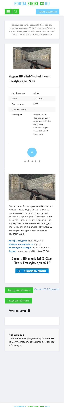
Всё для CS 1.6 (39, 114)
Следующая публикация (18, 300)
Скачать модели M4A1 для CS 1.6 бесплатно (41, 130)
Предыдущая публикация (18, 290)
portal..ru (32, 3)
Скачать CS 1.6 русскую (46, 289)
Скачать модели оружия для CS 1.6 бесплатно (41, 121)
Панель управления (48, 11)
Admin (36, 93)
